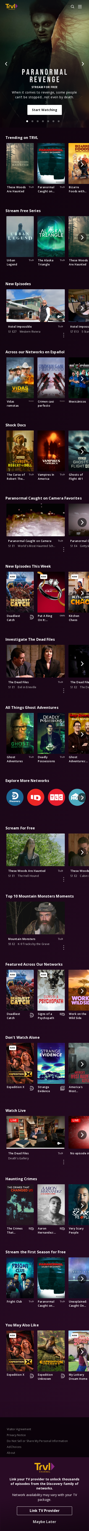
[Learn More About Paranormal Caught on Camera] (64, 549)
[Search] (70, 7)
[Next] (82, 63)
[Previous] (6, 63)
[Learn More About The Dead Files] (64, 691)
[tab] (27, 121)
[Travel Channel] (11, 7)
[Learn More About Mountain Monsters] (64, 947)
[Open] (79, 7)
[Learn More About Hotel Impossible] (64, 335)
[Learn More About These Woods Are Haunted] (64, 879)
